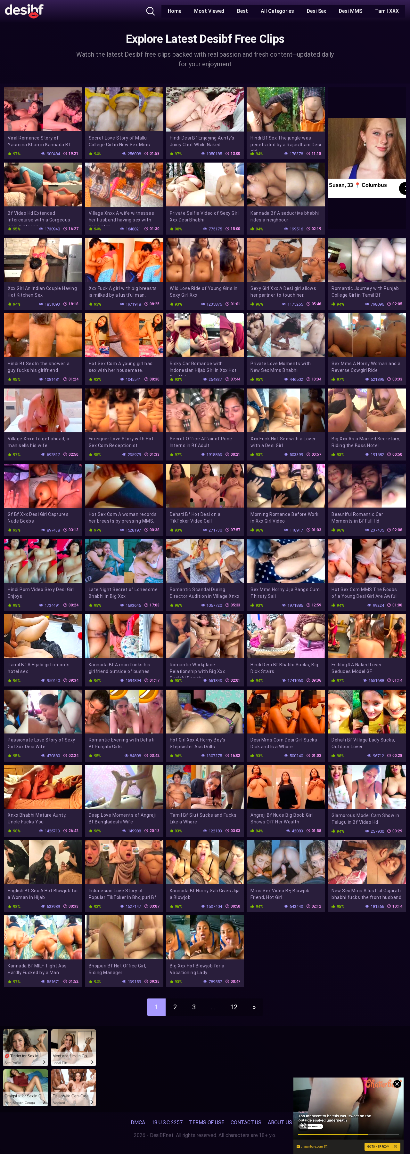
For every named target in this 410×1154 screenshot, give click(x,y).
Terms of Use (206, 1122)
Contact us (246, 1122)
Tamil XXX (387, 11)
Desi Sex (316, 11)
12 (233, 1007)
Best (242, 11)
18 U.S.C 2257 (167, 1122)
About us (280, 1122)
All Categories (277, 11)
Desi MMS (350, 11)
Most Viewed (209, 11)
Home (175, 11)
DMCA (138, 1122)
